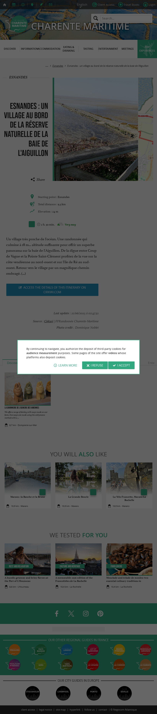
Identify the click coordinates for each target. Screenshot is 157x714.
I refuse (97, 365)
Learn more (67, 365)
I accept (123, 365)
